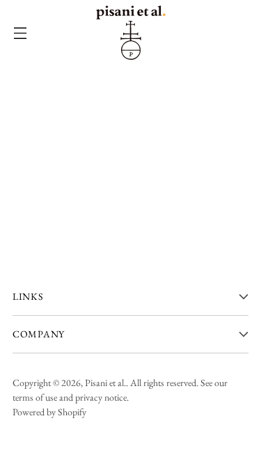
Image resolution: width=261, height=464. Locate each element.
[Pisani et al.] (131, 33)
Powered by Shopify (49, 412)
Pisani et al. (105, 382)
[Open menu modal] (20, 33)
